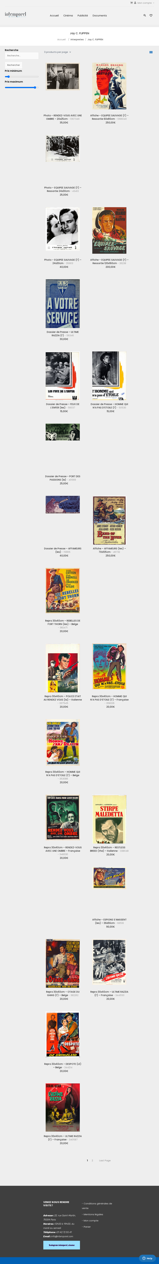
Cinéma (68, 15)
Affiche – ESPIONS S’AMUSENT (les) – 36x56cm (109, 921)
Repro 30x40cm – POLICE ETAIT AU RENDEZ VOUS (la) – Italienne (63, 700)
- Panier (86, 1226)
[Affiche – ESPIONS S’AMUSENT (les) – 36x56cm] (109, 890)
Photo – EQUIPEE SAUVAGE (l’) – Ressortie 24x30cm (62, 189)
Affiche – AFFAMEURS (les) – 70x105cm (109, 550)
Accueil (54, 15)
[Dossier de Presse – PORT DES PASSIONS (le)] (62, 446)
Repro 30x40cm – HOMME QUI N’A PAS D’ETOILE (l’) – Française (109, 700)
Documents (100, 15)
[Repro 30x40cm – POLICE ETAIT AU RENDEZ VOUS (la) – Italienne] (62, 666)
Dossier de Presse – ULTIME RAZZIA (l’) (63, 333)
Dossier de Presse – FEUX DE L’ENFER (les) (62, 406)
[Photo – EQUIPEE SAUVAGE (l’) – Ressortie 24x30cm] (62, 158)
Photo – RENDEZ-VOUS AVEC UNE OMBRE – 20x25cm (63, 117)
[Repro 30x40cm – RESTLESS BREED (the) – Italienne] (109, 817)
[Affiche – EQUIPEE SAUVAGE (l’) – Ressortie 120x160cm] (109, 230)
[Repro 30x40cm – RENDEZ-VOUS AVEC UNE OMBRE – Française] (62, 817)
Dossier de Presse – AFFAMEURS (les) (62, 550)
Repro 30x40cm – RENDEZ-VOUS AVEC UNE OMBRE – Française (63, 851)
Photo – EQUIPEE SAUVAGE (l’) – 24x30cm (62, 261)
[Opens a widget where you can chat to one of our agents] (147, 1258)
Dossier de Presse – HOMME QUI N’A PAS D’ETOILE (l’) (109, 406)
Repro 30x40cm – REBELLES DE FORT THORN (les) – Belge (62, 624)
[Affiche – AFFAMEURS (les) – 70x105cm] (109, 519)
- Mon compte (90, 1220)
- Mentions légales (92, 1214)
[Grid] (151, 52)
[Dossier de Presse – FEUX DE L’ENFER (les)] (62, 374)
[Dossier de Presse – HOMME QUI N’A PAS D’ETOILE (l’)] (109, 374)
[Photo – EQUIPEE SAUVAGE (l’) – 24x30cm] (62, 230)
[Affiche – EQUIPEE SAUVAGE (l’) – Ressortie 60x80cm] (109, 86)
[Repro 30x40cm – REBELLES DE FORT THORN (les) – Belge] (62, 591)
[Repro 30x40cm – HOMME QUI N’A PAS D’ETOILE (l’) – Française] (109, 666)
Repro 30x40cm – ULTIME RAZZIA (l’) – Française (109, 993)
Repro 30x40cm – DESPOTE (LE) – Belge (62, 1065)
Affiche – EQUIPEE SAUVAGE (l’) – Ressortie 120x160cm (109, 261)
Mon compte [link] (145, 2)
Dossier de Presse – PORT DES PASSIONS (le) (62, 478)
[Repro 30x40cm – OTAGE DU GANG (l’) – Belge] (62, 962)
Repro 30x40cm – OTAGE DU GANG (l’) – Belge (63, 993)
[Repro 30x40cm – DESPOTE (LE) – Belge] (62, 1034)
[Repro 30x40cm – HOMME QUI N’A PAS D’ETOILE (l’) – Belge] (62, 742)
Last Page (105, 1160)
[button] (145, 15)
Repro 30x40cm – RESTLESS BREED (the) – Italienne (109, 849)
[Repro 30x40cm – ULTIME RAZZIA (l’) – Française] (109, 962)
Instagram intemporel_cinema (62, 1245)
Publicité (82, 15)
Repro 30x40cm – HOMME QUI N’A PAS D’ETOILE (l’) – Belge (62, 775)
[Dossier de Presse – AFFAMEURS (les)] (62, 519)
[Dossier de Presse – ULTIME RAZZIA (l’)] (62, 302)
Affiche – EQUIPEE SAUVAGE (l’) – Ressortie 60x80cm (109, 117)
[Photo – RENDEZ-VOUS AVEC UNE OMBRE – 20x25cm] (62, 86)
